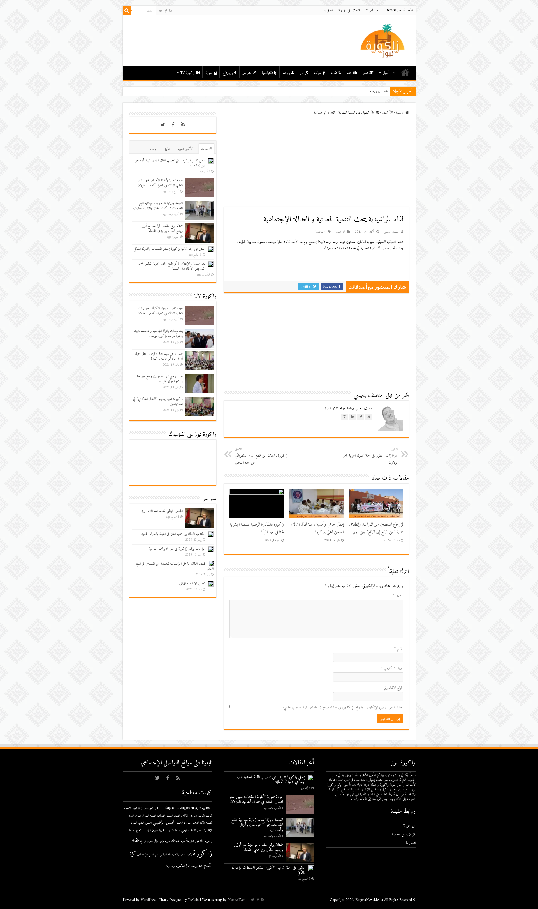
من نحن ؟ (372, 10)
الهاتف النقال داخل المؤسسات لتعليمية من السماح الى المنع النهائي (175, 566)
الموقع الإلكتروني (393, 687)
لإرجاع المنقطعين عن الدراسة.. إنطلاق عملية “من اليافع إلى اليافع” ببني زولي (376, 528)
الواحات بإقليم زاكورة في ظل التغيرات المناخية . (176, 548)
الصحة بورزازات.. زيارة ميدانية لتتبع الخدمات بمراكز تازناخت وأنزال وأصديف (158, 205)
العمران (145, 815)
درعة (190, 840)
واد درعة (170, 866)
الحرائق (193, 815)
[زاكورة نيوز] (383, 40)
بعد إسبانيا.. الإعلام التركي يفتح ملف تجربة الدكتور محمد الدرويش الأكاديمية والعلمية (171, 266)
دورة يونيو (165, 841)
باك (168, 830)
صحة (349, 73)
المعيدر (200, 830)
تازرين (155, 830)
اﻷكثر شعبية (185, 149)
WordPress (148, 900)
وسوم (153, 149)
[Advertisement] (316, 162)
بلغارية (162, 830)
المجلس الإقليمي (164, 822)
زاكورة (202, 853)
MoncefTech (236, 900)
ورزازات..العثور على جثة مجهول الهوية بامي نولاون (370, 456)
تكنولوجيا (267, 73)
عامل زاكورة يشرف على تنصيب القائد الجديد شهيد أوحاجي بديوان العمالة (170, 163)
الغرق (138, 815)
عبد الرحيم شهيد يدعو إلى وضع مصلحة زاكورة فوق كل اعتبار (160, 379)
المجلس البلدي (145, 822)
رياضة (286, 73)
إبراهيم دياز (150, 808)
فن (301, 73)
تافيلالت (146, 830)
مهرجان (194, 866)
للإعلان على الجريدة (349, 10)
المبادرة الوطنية (184, 822)
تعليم (365, 73)
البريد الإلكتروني (392, 668)
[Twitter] (160, 11)
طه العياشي (165, 854)
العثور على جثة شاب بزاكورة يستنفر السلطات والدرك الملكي (169, 249)
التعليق (398, 595)
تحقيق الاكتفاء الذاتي (192, 583)
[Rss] (171, 11)
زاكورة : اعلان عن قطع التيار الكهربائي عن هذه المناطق (261, 456)
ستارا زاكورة (178, 854)
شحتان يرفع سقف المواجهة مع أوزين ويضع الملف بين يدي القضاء (161, 228)
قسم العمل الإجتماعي (148, 854)
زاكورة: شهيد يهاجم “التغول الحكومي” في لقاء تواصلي (158, 401)
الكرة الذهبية (198, 822)
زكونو (189, 854)
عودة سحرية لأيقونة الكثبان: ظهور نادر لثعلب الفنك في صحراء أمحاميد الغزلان (160, 183)
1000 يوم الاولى (203, 808)
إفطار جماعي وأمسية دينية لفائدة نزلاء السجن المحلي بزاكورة (317, 528)
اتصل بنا (328, 10)
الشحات (161, 815)
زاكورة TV (187, 73)
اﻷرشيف (387, 112)
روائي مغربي (153, 841)
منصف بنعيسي (391, 232)
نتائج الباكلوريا (183, 866)
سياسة (317, 73)
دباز (197, 841)
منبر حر (247, 73)
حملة (202, 841)
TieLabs (193, 900)
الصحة (153, 815)
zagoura (187, 808)
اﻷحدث (206, 149)
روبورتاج (228, 73)
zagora (171, 807)
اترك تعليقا (320, 232)
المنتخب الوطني (188, 830)
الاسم (398, 648)
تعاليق (167, 149)
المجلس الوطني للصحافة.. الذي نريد (162, 511)
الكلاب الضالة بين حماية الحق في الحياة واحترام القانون (173, 534)
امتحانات (175, 830)
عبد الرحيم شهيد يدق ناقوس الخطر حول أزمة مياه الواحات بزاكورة (159, 356)
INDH (159, 808)
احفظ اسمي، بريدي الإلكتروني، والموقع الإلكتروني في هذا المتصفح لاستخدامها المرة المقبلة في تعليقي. (343, 707)
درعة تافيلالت (178, 841)
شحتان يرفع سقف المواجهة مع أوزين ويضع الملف (351, 91)
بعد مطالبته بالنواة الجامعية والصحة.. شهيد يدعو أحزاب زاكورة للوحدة (158, 333)
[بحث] (127, 10)
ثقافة (334, 73)
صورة (209, 73)
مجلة (201, 866)
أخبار (386, 73)
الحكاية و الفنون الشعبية (177, 815)
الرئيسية (405, 72)
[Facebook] (166, 11)
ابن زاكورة (138, 808)
